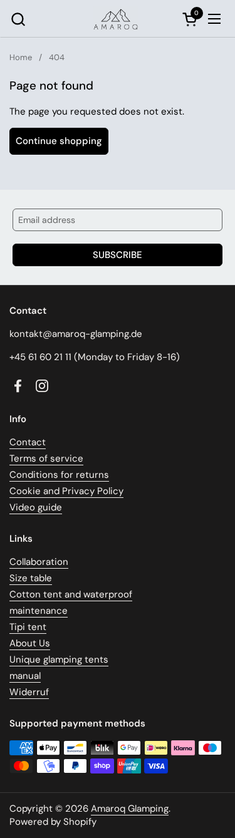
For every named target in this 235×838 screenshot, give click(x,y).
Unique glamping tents (58, 659)
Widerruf (29, 692)
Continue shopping (59, 141)
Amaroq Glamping (130, 808)
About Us (29, 643)
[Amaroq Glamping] (115, 18)
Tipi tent (27, 627)
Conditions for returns (59, 474)
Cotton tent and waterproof (70, 594)
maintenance (38, 610)
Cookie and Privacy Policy (66, 491)
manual (25, 676)
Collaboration (38, 562)
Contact (27, 442)
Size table (30, 578)
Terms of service (46, 458)
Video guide (35, 507)
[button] (18, 19)
